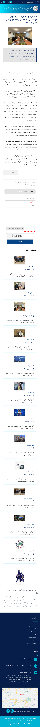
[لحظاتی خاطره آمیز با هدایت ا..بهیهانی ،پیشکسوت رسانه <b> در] (19, 286)
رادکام (19, 724)
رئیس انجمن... (30, 266)
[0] (25, 185)
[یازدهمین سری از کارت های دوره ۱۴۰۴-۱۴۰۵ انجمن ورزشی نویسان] (19, 544)
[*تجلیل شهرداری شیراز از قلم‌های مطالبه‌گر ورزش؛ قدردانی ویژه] (19, 518)
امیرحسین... (30, 392)
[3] (24, 191)
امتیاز (31, 191)
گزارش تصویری (31, 643)
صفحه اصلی (32, 626)
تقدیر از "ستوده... (29, 339)
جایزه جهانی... (30, 419)
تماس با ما (33, 632)
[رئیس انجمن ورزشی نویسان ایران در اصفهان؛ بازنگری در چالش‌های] (19, 260)
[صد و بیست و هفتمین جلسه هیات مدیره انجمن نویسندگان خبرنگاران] (19, 306)
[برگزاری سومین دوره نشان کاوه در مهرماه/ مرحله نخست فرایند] (19, 439)
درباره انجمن (32, 629)
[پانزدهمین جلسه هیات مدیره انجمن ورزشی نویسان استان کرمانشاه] (19, 491)
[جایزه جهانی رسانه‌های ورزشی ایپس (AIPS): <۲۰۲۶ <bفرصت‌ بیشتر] (19, 412)
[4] (26, 191)
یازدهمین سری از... (29, 551)
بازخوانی (9, 235)
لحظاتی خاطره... (29, 293)
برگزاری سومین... (29, 445)
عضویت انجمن (31, 637)
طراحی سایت (26, 724)
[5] (28, 191)
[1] (20, 191)
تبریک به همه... (30, 472)
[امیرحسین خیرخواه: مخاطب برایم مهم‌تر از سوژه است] (19, 386)
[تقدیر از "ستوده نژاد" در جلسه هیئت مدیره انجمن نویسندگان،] (19, 333)
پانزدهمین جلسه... (29, 498)
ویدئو (34, 634)
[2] (22, 191)
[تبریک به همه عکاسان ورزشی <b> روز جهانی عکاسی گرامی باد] (19, 465)
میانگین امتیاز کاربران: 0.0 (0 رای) (25, 182)
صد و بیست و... (29, 313)
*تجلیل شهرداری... (29, 524)
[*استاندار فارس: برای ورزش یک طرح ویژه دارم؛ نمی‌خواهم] (19, 359)
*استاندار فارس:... (29, 366)
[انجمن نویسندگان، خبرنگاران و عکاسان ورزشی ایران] (20, 8)
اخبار (34, 640)
